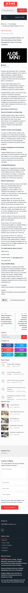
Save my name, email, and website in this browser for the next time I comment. (12, 501)
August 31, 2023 (17, 414)
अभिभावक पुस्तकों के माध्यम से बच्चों (16, 425)
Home (4, 24)
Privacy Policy (6, 542)
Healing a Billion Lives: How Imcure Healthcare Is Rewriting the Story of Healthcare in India (11, 575)
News (8, 366)
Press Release (12, 24)
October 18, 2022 (17, 407)
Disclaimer (4, 550)
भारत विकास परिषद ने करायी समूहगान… (14, 364)
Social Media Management (17, 300)
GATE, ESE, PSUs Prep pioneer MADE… (16, 380)
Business (9, 374)
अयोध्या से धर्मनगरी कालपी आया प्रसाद (17, 411)
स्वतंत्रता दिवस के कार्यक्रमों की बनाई (16, 432)
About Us (4, 540)
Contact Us (5, 548)
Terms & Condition (7, 545)
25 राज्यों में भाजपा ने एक (14, 405)
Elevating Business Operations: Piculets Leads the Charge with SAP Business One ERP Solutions (22, 321)
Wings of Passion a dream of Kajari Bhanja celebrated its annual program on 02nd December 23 (6, 319)
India (8, 382)
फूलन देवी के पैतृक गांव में (14, 418)
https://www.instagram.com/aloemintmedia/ (13, 287)
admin (4, 65)
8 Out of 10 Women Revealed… (14, 372)
